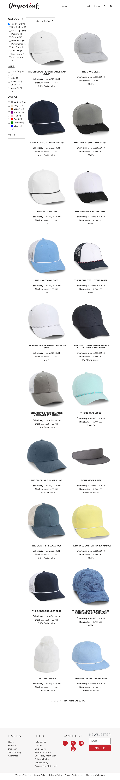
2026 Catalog (14, 752)
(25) (18, 105)
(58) (18, 125)
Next (65, 700)
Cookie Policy (40, 775)
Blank (37, 82)
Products (12, 745)
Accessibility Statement (46, 766)
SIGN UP (100, 748)
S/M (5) (14, 74)
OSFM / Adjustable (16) (19, 71)
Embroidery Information (45, 755)
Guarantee (13, 755)
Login (88, 6)
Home (11, 742)
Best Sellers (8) (18, 27)
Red (16, 119)
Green (17, 122)
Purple (17, 112)
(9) (17, 115)
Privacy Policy (55, 775)
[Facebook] (65, 743)
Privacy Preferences (74, 775)
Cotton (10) (16, 37)
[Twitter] (73, 743)
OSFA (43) (15, 84)
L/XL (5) (14, 78)
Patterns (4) (16, 33)
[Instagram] (81, 743)
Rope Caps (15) (18, 30)
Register (97, 6)
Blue (16, 126)
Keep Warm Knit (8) (19, 54)
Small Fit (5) (17, 50)
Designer (12, 749)
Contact (38, 745)
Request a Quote (43, 752)
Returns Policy (41, 762)
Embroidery (38, 79)
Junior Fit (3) (16, 88)
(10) (19, 109)
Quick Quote (40, 749)
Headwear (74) (18, 23)
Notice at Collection (95, 775)
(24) (18, 119)
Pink (16, 115)
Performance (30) (19, 43)
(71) (20, 102)
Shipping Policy (42, 759)
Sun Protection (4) (19, 47)
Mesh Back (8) (18, 40)
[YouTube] (73, 748)
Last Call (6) (17, 57)
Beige (16, 105)
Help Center (40, 742)
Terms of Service (23, 775)
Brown (17, 109)
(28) (19, 122)
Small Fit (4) (16, 81)
